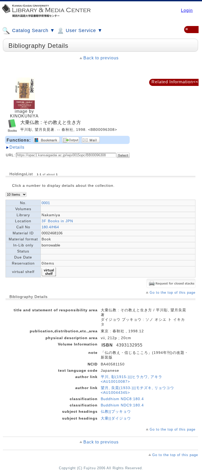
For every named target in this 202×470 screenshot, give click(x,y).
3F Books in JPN (57, 221)
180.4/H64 (50, 227)
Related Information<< (175, 82)
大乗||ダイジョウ (116, 418)
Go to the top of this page (172, 293)
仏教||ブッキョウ (116, 411)
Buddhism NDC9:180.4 (122, 405)
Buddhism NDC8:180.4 (122, 399)
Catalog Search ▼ (33, 30)
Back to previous (101, 58)
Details (16, 147)
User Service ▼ (83, 30)
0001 (46, 203)
